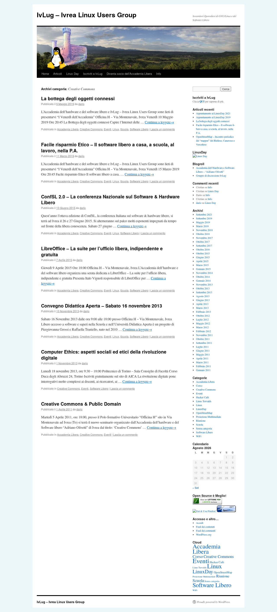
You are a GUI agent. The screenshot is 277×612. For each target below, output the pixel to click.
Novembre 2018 (204, 230)
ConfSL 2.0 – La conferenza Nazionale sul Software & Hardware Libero (110, 199)
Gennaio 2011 (203, 370)
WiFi (198, 436)
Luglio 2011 (202, 346)
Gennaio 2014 (203, 280)
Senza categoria (204, 428)
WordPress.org (203, 534)
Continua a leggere (159, 122)
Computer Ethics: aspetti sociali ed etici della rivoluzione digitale (103, 354)
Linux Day (72, 74)
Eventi (107, 129)
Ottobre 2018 (203, 234)
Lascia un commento (162, 129)
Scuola (124, 129)
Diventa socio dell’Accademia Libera (129, 74)
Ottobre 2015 (203, 253)
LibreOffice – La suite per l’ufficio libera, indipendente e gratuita (102, 251)
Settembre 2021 (204, 214)
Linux (116, 129)
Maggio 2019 (203, 222)
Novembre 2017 (204, 237)
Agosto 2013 (202, 296)
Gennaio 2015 (203, 269)
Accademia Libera (68, 129)
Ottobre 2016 (203, 249)
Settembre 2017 (204, 245)
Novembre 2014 (204, 272)
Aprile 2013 (202, 304)
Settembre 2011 (204, 342)
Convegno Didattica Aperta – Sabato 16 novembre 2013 (101, 305)
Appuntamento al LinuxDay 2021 (213, 113)
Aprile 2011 (202, 358)
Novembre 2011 (204, 335)
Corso (199, 385)
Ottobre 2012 (203, 315)
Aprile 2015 (202, 261)
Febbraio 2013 (203, 311)
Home (45, 74)
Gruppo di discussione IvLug (211, 175)
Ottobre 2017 (203, 241)
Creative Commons (91, 129)
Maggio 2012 (203, 323)
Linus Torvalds (203, 401)
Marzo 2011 (202, 362)
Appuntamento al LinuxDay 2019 (213, 117)
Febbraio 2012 (203, 331)
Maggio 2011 (203, 354)
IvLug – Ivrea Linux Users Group (86, 14)
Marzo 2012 (202, 327)
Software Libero (139, 129)
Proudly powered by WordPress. (213, 602)
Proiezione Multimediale (208, 416)
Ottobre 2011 (203, 339)
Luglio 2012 (202, 319)
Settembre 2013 (204, 292)
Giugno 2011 (203, 350)
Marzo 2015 (202, 265)
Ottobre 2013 (203, 288)
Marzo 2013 (202, 307)
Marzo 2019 (202, 226)
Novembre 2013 (204, 284)
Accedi (199, 522)
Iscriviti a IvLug (92, 74)
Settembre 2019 (204, 218)
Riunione (200, 420)
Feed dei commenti (205, 530)
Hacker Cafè (202, 397)
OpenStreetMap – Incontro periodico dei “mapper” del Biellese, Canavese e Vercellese (215, 140)
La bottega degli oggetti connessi (78, 98)
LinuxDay (201, 409)
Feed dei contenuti (205, 526)
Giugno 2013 (203, 300)
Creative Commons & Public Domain (81, 403)
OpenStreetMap (204, 412)
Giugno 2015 (203, 257)
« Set (196, 487)
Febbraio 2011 (203, 366)
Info (158, 74)
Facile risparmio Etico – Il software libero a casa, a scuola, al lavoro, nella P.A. (107, 147)
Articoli (57, 74)
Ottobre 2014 (203, 276)
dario (81, 104)
